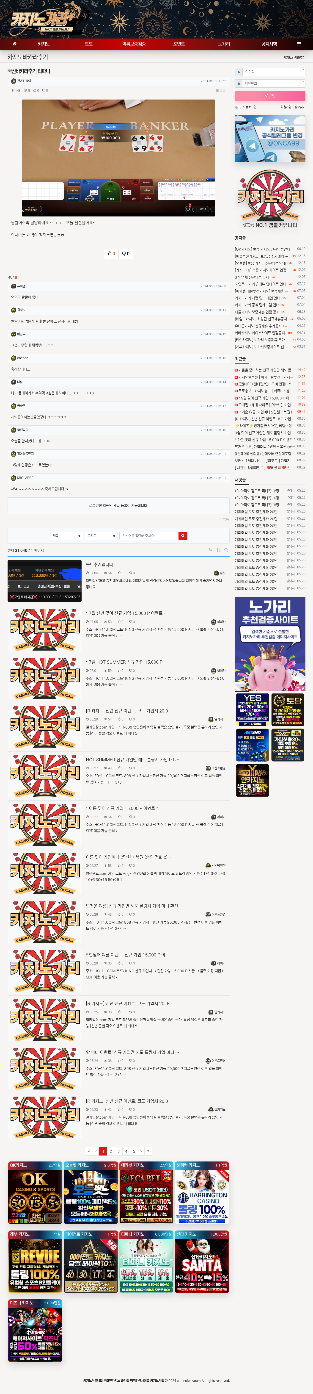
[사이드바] (298, 44)
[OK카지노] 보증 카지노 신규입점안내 (262, 249)
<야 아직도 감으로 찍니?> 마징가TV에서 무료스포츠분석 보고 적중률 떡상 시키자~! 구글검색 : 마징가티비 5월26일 (260, 491)
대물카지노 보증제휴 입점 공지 (257, 312)
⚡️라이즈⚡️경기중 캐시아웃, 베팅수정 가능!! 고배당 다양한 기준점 (265, 426)
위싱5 (21, 310)
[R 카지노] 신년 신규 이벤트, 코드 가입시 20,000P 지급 (265, 419)
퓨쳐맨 (21, 286)
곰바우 (21, 406)
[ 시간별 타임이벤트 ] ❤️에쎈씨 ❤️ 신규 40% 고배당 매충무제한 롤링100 (265, 468)
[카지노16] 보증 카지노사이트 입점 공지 (262, 270)
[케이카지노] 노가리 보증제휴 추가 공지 (262, 340)
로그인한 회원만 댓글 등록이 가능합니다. (118, 506)
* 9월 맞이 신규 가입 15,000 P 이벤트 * (267, 398)
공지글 (240, 238)
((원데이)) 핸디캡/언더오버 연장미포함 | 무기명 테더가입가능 (267, 384)
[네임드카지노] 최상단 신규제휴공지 (261, 319)
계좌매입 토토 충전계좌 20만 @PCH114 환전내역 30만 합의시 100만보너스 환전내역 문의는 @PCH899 (260, 512)
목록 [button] (222, 91)
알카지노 (219, 719)
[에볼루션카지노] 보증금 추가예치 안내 (262, 256)
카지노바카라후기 (294, 58)
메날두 (21, 334)
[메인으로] (14, 44)
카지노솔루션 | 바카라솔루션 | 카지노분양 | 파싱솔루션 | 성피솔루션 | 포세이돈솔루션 (267, 377)
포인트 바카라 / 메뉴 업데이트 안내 (260, 284)
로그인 (270, 96)
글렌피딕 (22, 430)
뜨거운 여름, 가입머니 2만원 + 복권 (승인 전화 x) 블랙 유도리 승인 (267, 412)
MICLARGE (25, 478)
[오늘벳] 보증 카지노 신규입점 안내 (260, 263)
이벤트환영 (218, 768)
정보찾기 (299, 107)
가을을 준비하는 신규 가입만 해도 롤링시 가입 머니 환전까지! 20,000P (267, 370)
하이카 (221, 622)
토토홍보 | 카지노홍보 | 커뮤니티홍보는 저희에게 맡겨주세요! (267, 391)
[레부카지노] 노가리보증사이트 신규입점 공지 (262, 347)
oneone (22, 358)
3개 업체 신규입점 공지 (252, 277)
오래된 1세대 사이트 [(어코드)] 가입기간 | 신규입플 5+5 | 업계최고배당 (267, 405)
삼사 (222, 573)
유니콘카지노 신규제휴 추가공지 (258, 326)
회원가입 (286, 107)
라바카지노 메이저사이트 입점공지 (260, 333)
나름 (20, 382)
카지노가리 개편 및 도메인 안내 (257, 298)
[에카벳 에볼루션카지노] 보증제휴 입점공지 (262, 291)
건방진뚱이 (24, 81)
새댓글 (240, 480)
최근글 (240, 359)
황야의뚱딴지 (25, 454)
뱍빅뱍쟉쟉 (218, 865)
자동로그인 (249, 107)
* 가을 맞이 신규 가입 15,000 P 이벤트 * (265, 440)
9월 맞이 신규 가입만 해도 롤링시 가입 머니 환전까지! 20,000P (265, 433)
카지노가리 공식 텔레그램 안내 (257, 305)
